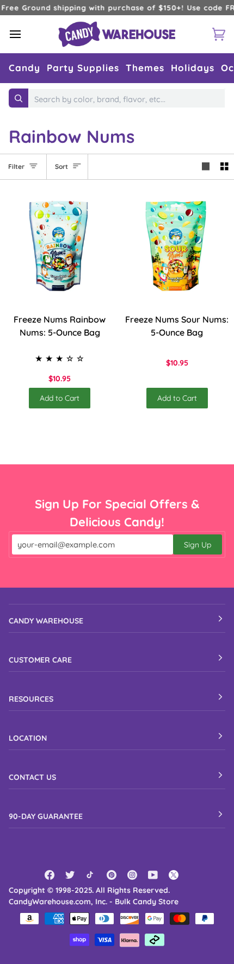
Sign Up (197, 545)
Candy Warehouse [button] (46, 621)
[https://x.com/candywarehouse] (173, 875)
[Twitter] (70, 875)
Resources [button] (31, 699)
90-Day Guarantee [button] (46, 816)
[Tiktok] (91, 875)
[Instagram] (132, 875)
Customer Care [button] (40, 660)
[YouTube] (153, 875)
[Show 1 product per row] (205, 166)
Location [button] (28, 738)
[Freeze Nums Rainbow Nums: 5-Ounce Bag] (58, 246)
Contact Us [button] (32, 777)
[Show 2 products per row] (224, 166)
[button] (24, 68)
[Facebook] (49, 875)
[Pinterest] (111, 875)
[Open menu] (25, 34)
